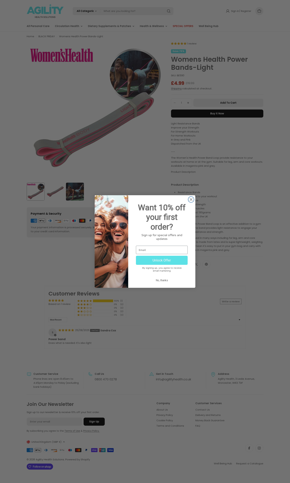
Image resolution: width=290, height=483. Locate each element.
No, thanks (162, 280)
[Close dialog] (191, 199)
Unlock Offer (162, 260)
